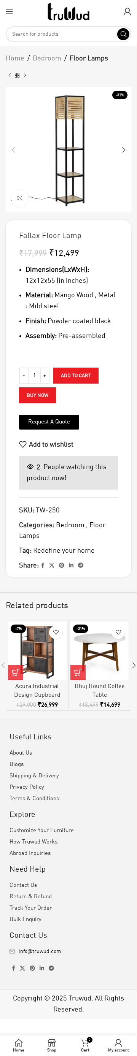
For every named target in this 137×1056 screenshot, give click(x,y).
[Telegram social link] (81, 565)
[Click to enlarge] (20, 198)
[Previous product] (9, 75)
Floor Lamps (89, 58)
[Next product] (25, 75)
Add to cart (76, 375)
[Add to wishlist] (55, 632)
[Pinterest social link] (62, 565)
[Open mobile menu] (9, 11)
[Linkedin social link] (71, 565)
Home (15, 58)
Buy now (37, 395)
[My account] (127, 11)
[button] (15, 672)
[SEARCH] (123, 34)
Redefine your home (64, 550)
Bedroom (47, 58)
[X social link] (52, 565)
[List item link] (68, 951)
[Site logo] (68, 11)
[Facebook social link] (43, 565)
